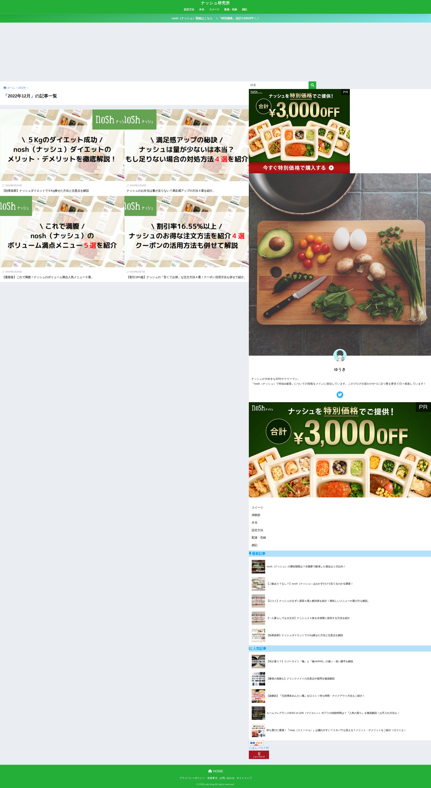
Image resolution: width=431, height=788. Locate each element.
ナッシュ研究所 (215, 3)
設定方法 (189, 9)
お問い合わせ (227, 778)
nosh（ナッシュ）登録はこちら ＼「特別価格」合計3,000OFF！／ (215, 18)
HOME (217, 771)
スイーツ (214, 9)
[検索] (312, 85)
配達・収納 (230, 9)
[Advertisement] (215, 52)
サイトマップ (244, 778)
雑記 (244, 9)
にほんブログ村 (259, 748)
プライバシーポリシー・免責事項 (198, 778)
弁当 (201, 9)
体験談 (256, 515)
